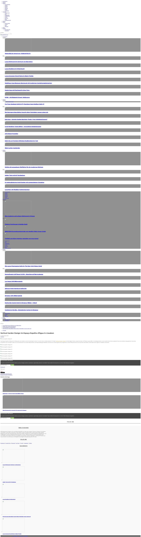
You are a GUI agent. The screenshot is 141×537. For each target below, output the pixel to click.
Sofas (6, 9)
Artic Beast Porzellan (11, 133)
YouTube (17, 443)
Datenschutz (21, 536)
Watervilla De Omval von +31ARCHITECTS (17, 53)
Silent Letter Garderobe (12, 148)
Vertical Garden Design (61, 341)
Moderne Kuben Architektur (6, 374)
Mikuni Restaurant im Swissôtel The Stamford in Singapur (14, 410)
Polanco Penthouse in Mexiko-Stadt (16, 224)
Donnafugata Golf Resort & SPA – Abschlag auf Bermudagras (24, 274)
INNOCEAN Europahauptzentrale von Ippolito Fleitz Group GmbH (25, 231)
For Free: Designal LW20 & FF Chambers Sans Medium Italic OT (24, 104)
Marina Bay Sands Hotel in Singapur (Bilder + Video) (21, 303)
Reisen (4, 21)
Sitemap (26, 536)
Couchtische (7, 4)
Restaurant (7, 15)
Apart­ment (7, 12)
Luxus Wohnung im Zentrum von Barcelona (18, 61)
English (4, 28)
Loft (5, 13)
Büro (6, 19)
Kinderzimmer (8, 20)
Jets (6, 25)
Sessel (6, 5)
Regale (6, 8)
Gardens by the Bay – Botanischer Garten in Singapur (21, 310)
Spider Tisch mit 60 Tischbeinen (15, 175)
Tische (6, 7)
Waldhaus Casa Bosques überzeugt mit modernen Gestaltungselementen (28, 83)
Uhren (6, 24)
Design (4, 2)
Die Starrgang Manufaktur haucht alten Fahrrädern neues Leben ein (26, 112)
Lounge (6, 18)
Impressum (15, 536)
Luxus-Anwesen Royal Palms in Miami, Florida (19, 76)
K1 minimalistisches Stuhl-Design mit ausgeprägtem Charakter (24, 182)
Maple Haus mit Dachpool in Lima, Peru (17, 90)
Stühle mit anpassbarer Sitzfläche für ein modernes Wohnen (24, 167)
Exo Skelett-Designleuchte (6, 373)
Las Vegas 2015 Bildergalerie (13, 281)
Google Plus (7, 443)
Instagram (26, 443)
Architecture (7, 29)
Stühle (6, 6)
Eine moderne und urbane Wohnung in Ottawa (20, 216)
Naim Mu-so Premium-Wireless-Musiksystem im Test (21, 141)
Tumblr (21, 443)
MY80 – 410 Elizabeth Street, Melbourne (17, 97)
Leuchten (7, 10)
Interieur (4, 11)
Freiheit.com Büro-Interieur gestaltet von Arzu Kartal (21, 238)
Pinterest (13, 443)
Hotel (6, 17)
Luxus (4, 22)
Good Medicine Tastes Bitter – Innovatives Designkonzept (23, 126)
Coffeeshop (7, 16)
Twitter (30, 443)
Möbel (4, 3)
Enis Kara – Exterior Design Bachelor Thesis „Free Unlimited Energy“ (26, 119)
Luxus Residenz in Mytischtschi (14, 69)
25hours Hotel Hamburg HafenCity (15, 288)
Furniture (7, 30)
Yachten (6, 26)
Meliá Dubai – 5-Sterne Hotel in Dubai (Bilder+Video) (13, 393)
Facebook (2, 443)
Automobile (7, 23)
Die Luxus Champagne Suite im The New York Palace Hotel (23, 266)
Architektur (5, 1)
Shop (4, 27)
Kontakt (4, 330)
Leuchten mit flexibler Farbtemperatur (17, 189)
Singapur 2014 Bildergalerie (13, 295)
